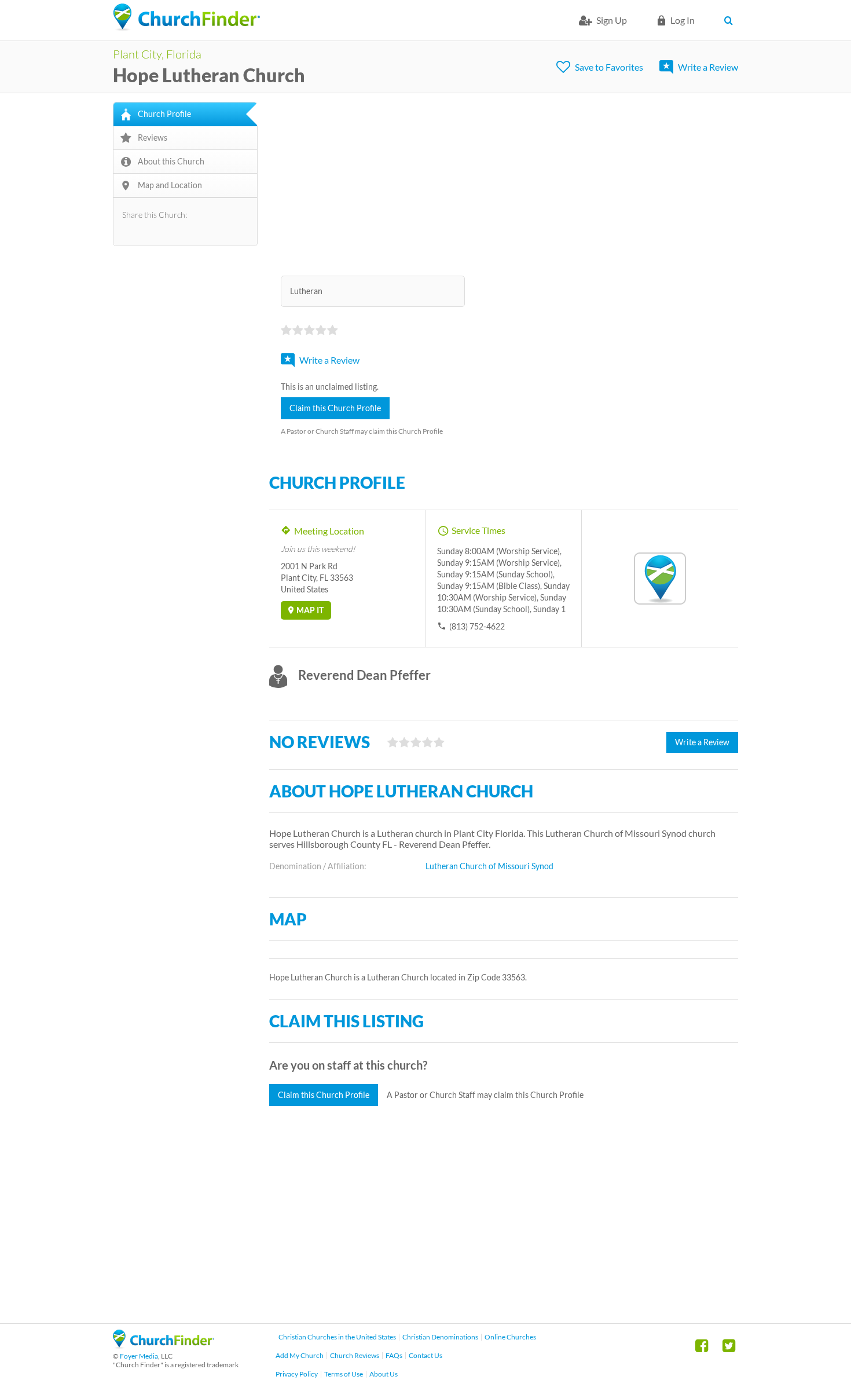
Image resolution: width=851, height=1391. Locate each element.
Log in (682, 19)
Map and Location (170, 185)
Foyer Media (139, 1356)
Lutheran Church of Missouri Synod (489, 866)
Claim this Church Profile (335, 408)
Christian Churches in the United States (337, 1337)
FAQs (394, 1355)
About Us (383, 1374)
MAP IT (310, 610)
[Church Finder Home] (163, 1344)
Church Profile (164, 114)
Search (731, 20)
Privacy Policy (297, 1374)
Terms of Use (343, 1374)
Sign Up (611, 19)
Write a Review (708, 66)
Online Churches (510, 1337)
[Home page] (186, 17)
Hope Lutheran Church (209, 75)
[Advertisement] (503, 183)
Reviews (152, 137)
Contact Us (425, 1355)
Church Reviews (354, 1355)
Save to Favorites (609, 66)
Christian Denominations (440, 1337)
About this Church (171, 161)
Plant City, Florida (157, 54)
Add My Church (300, 1355)
